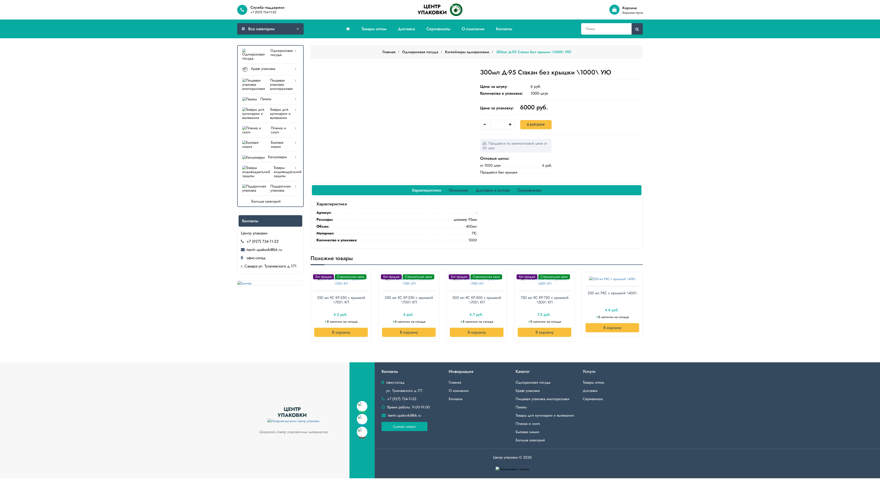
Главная (388, 52)
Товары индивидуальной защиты (286, 172)
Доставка (406, 29)
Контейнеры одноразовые (467, 52)
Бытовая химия (277, 144)
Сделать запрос (404, 426)
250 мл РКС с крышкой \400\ (612, 293)
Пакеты (265, 99)
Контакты (504, 29)
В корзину (536, 124)
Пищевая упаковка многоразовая (281, 84)
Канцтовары (277, 157)
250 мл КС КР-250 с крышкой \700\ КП (409, 300)
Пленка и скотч (278, 130)
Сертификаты (438, 29)
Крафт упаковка (263, 68)
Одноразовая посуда (281, 52)
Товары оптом (373, 29)
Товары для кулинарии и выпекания (280, 113)
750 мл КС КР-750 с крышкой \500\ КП (545, 300)
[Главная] (348, 29)
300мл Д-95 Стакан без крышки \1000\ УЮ (533, 52)
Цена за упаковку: (497, 108)
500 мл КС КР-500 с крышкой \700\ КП (476, 300)
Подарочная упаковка (280, 188)
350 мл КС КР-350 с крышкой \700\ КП (341, 300)
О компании (473, 29)
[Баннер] (270, 283)
